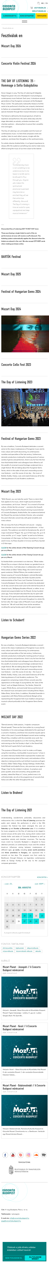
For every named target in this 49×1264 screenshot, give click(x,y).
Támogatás (41, 16)
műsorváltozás (8, 951)
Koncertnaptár (27, 16)
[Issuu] (21, 1155)
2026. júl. (9, 884)
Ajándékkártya (9, 16)
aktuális (38, 951)
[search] (39, 3)
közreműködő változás (24, 951)
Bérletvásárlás (39, 11)
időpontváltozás (32, 948)
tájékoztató (20, 948)
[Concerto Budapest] (18, 6)
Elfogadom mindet (35, 1258)
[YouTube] (13, 1155)
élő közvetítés (8, 948)
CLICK (3, 548)
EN (47, 3)
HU (42, 3)
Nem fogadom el (13, 1258)
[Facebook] (5, 1155)
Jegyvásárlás (40, 8)
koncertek (42, 877)
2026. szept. (39, 884)
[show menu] (24, 21)
